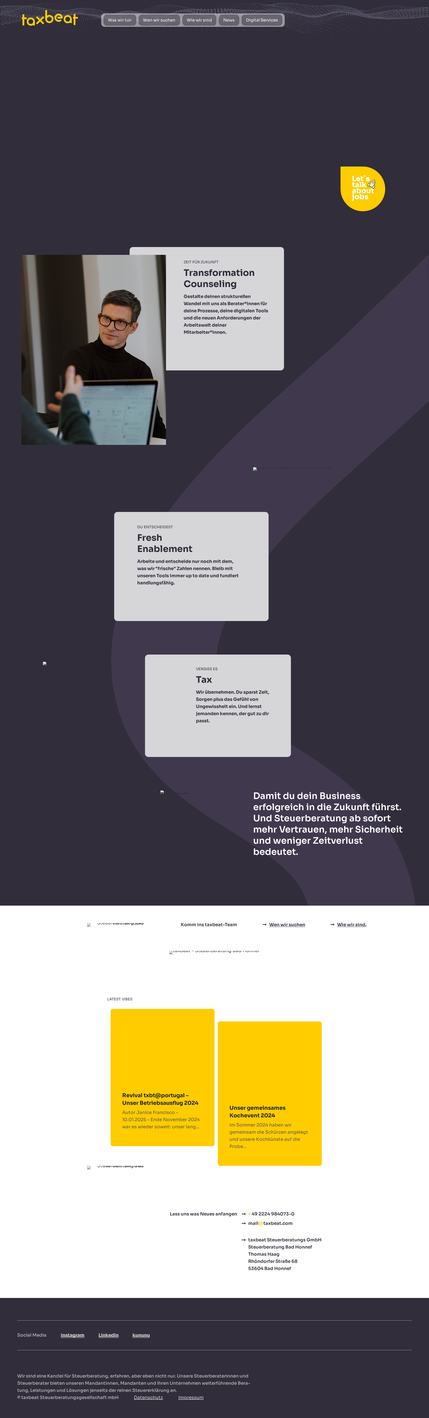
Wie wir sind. (351, 925)
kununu (141, 1335)
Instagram (72, 1335)
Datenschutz (148, 1397)
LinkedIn (109, 1335)
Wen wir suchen (287, 925)
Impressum (191, 1397)
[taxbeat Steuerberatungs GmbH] (50, 18)
